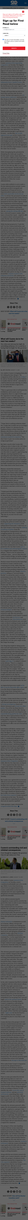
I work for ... (6, 33)
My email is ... (6, 27)
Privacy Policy (6, 53)
